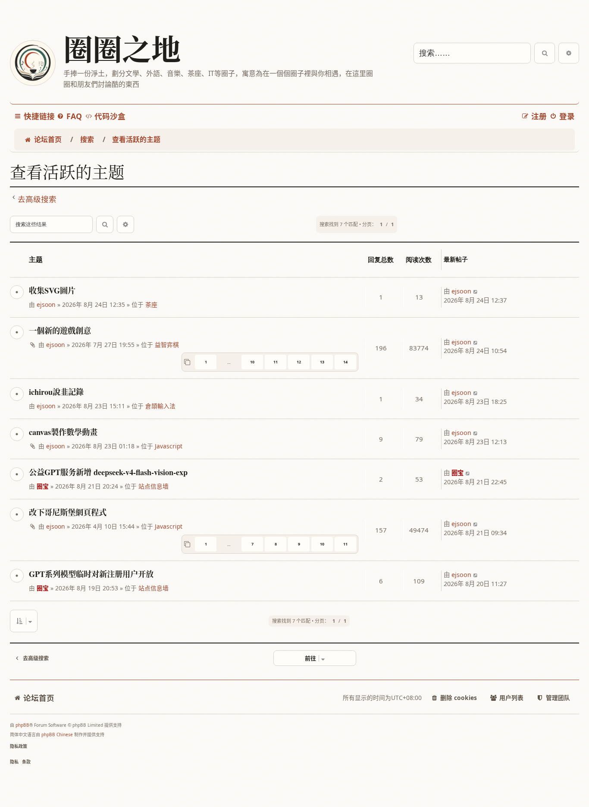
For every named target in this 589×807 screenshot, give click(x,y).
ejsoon (46, 304)
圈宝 (43, 486)
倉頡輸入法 (160, 406)
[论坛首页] (32, 63)
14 (345, 362)
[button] (24, 621)
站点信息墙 (153, 486)
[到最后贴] (476, 291)
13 (322, 362)
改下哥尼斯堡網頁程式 (68, 512)
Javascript (168, 446)
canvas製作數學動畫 (63, 432)
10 (252, 362)
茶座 (151, 304)
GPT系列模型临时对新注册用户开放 (91, 574)
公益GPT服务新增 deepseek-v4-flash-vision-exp (108, 472)
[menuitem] (69, 116)
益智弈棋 (167, 344)
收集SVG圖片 (52, 290)
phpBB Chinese (57, 734)
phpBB (22, 725)
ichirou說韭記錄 (56, 391)
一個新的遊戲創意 (60, 330)
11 (275, 362)
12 (299, 362)
